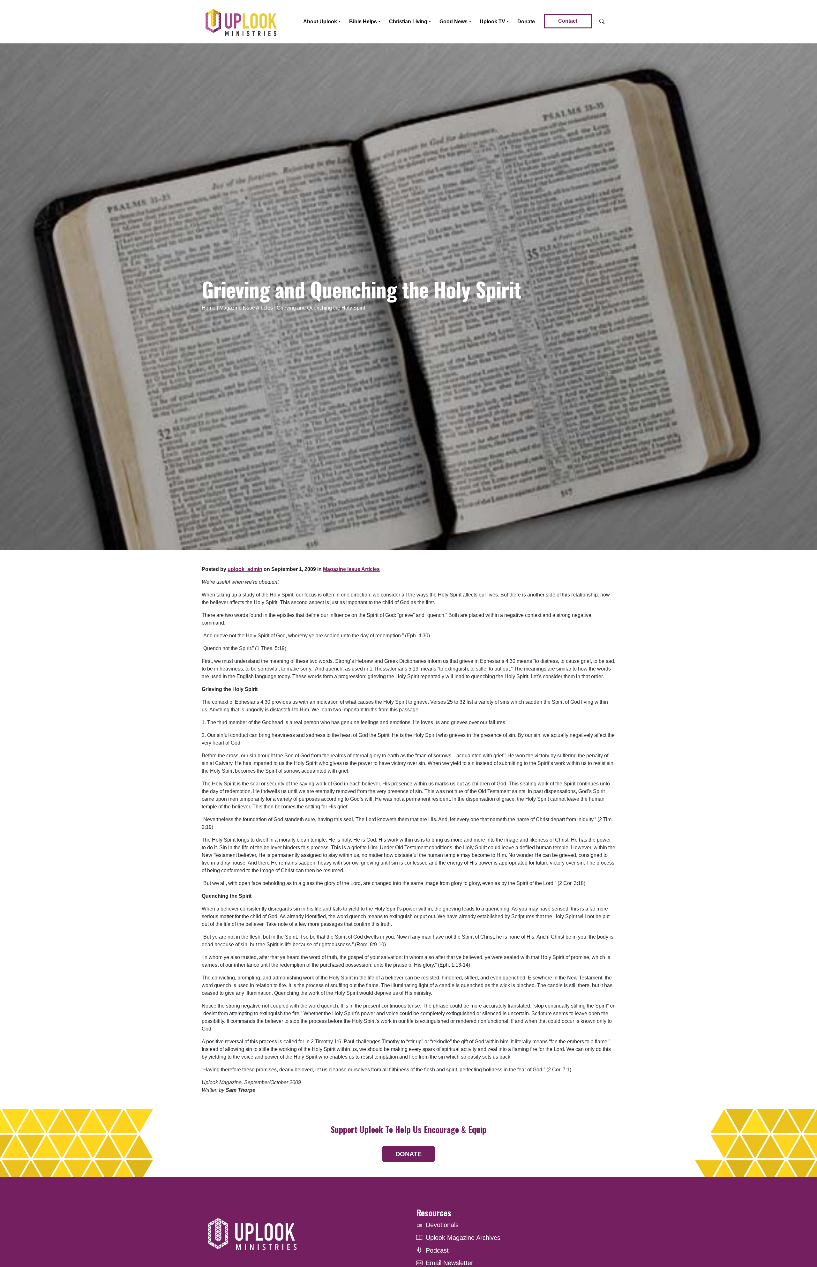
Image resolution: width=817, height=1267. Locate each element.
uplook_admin (245, 569)
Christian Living (408, 21)
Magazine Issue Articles (246, 308)
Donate (526, 21)
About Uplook (320, 21)
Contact (567, 21)
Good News (453, 21)
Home (208, 308)
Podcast (437, 1250)
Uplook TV (492, 21)
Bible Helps (363, 21)
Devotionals (442, 1224)
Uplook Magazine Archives (463, 1237)
